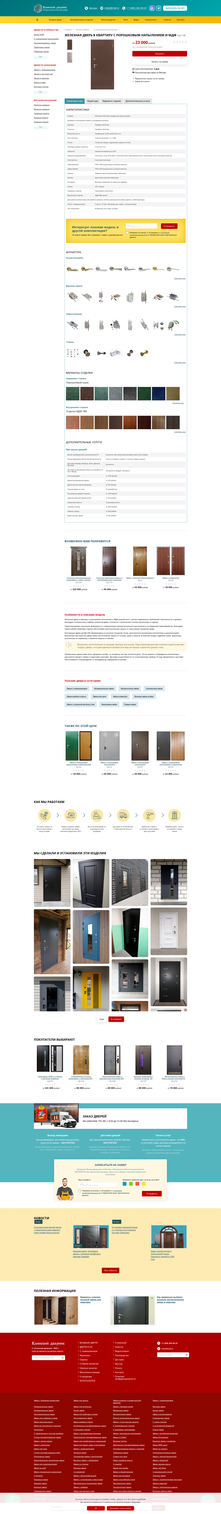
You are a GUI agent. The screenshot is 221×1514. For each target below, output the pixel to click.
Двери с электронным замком (165, 1487)
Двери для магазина (121, 1476)
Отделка (83, 1360)
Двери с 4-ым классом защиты (126, 1422)
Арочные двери (40, 1487)
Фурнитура (92, 101)
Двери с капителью (42, 1445)
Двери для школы (81, 1400)
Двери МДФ (39, 35)
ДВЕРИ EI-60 (86, 1347)
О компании (120, 1343)
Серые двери (158, 1430)
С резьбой (117, 1464)
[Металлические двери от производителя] (48, 1344)
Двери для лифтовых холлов (86, 1414)
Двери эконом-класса (162, 1464)
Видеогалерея (122, 1351)
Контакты (181, 20)
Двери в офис (40, 82)
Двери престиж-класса (43, 1422)
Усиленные (38, 1430)
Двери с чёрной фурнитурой (164, 1457)
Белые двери (158, 1410)
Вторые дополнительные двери (126, 1418)
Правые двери (130, 704)
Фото (126, 20)
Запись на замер (159, 61)
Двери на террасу (160, 1449)
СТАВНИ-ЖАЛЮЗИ (89, 1364)
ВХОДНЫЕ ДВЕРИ (89, 1343)
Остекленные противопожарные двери (90, 1426)
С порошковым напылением (46, 39)
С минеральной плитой (162, 1472)
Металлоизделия (108, 20)
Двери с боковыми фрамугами (46, 1400)
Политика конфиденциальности (125, 1378)
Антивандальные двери (104, 688)
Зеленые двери (80, 1453)
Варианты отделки (112, 101)
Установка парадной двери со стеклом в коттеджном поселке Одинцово (124, 1230)
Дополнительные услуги (138, 101)
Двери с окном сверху (43, 1441)
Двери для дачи (99, 696)
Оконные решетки (88, 1368)
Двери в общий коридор (123, 1472)
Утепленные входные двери (164, 1453)
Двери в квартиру (41, 78)
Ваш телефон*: (84, 1180)
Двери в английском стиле (124, 1480)
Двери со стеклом (81, 1464)
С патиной (38, 1476)
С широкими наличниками (124, 1430)
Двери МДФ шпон (160, 1445)
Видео (136, 20)
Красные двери (80, 1468)
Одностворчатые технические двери (49, 1460)
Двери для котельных (82, 1407)
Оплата (118, 1368)
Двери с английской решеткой (165, 1433)
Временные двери (120, 1410)
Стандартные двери (154, 688)
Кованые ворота (41, 118)
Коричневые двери (109, 704)
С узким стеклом (160, 1422)
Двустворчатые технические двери (88, 1483)
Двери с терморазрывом (44, 70)
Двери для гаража (120, 1468)
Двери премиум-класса (122, 1460)
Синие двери (79, 1410)
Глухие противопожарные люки (47, 1453)
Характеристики (75, 101)
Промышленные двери (43, 1407)
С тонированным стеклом (124, 1426)
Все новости (110, 1270)
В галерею (116, 1019)
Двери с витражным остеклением (127, 1433)
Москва (93, 8)
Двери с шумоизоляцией (84, 1449)
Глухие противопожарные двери (47, 1437)
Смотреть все (180, 278)
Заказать (159, 53)
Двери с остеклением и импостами (88, 1480)
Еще (40, 56)
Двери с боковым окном (123, 1407)
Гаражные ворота (41, 113)
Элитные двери (159, 1476)
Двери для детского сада (84, 1491)
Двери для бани (159, 1468)
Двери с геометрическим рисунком (167, 1480)
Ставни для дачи (120, 1457)
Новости (167, 20)
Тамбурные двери (42, 47)
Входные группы (41, 87)
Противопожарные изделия (81, 20)
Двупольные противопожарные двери (129, 1445)
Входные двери (55, 20)
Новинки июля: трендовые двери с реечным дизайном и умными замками (87, 1254)
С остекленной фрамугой (163, 1426)
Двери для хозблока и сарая (46, 1418)
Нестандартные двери (83, 1418)
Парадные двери (41, 51)
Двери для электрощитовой (45, 1464)
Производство (122, 1355)
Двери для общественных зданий (127, 1491)
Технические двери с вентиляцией (88, 1457)
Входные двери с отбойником (86, 1460)
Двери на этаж (40, 1468)
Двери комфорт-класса (76, 696)
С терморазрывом (88, 1351)
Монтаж (119, 1364)
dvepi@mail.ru (167, 1348)
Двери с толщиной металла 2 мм (81, 704)
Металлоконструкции (90, 1372)
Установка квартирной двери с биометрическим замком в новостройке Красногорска (47, 1230)
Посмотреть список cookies (120, 1508)
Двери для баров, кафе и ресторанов (89, 1445)
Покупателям (150, 20)
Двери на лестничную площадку (47, 1426)
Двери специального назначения (48, 1472)
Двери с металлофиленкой (85, 1476)
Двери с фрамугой (160, 1460)
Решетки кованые (41, 109)
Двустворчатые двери (122, 1483)
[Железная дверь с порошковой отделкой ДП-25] (102, 64)
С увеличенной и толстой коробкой (48, 1433)
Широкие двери (40, 1483)
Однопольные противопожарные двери (90, 1437)
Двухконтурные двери (130, 688)
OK (96, 1508)
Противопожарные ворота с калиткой (128, 1449)
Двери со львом (119, 1437)
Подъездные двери (42, 1457)
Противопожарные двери (45, 43)
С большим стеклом (82, 1430)
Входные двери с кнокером (164, 1441)
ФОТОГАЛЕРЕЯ (87, 1381)
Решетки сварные (41, 105)
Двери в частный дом (43, 74)
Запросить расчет (175, 8)
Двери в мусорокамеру (162, 1414)
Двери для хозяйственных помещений (90, 1441)
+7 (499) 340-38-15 (169, 1343)
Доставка (119, 1360)
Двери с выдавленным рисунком (87, 1433)
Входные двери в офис (144, 696)
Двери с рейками (81, 1487)
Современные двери (42, 1491)
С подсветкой (79, 1472)
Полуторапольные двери (44, 1414)
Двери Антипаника (160, 1437)
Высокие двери (159, 1407)
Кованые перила (41, 122)
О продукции (86, 1377)
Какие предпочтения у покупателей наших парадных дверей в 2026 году (162, 1255)
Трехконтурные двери (122, 1487)
